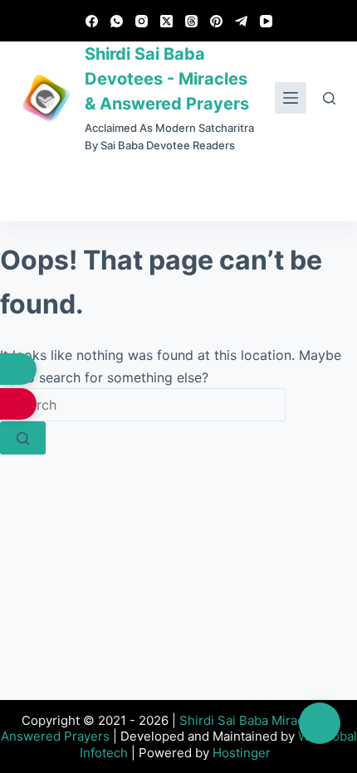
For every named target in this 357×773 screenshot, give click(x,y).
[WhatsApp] (116, 21)
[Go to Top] (319, 723)
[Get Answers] (18, 369)
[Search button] (23, 438)
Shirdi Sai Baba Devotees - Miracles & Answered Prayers (167, 79)
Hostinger (242, 753)
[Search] (329, 98)
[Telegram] (241, 21)
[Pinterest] (216, 21)
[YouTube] (266, 21)
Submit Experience (179, 188)
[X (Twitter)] (166, 21)
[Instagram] (141, 21)
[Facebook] (92, 21)
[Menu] (290, 98)
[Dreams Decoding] (18, 404)
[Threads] (191, 21)
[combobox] (143, 404)
